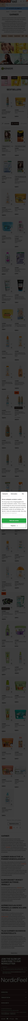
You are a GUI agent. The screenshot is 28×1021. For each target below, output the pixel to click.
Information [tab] (14, 494)
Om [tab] (23, 494)
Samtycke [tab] (5, 494)
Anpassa (13, 525)
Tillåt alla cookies (14, 520)
